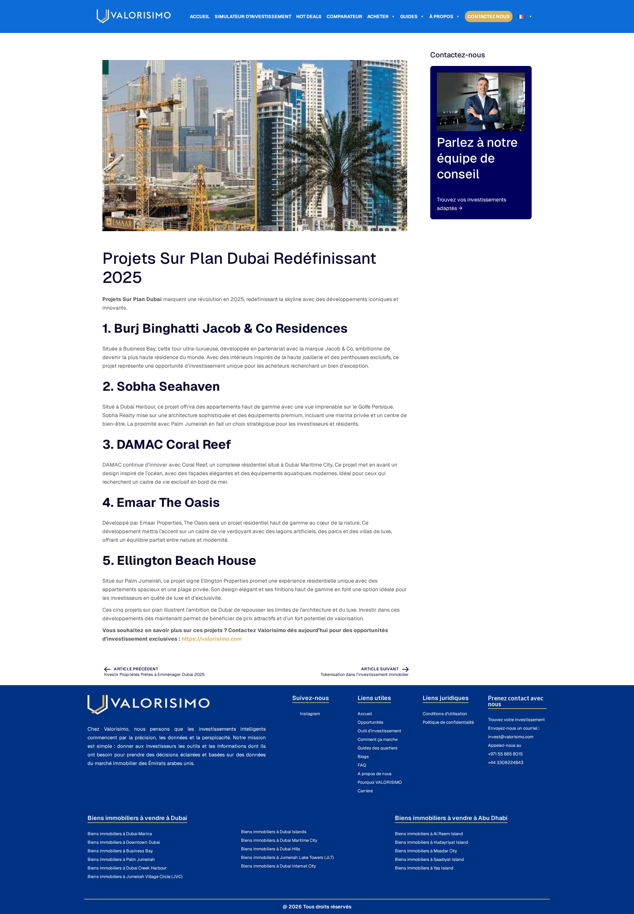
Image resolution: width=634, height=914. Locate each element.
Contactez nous (489, 16)
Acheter (378, 16)
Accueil (200, 16)
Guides (409, 16)
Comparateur (344, 16)
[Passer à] (525, 16)
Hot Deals (309, 16)
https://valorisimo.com (212, 638)
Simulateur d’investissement (253, 16)
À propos (441, 16)
